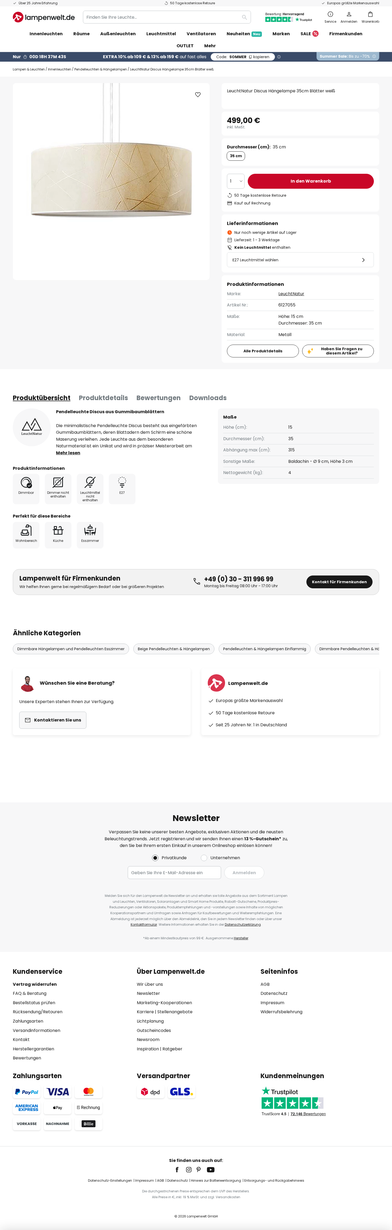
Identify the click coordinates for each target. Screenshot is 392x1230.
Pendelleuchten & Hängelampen (100, 69)
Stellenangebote (175, 1012)
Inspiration (148, 1049)
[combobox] (167, 17)
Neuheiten (243, 34)
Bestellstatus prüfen (34, 1003)
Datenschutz (274, 993)
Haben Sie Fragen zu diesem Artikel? (341, 351)
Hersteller (241, 938)
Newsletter (148, 993)
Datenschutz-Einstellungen (110, 1180)
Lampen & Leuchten (29, 69)
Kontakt (21, 1039)
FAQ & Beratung (29, 993)
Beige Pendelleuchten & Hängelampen (174, 649)
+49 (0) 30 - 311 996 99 (238, 579)
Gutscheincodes (154, 1030)
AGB (265, 984)
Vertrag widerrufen (35, 984)
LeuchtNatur (291, 294)
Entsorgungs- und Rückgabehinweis (274, 1180)
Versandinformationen (36, 1030)
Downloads (208, 397)
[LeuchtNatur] (32, 427)
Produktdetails (103, 397)
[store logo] (44, 17)
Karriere (145, 1012)
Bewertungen (159, 397)
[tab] (41, 398)
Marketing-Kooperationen (164, 1003)
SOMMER (242, 57)
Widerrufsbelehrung (281, 1012)
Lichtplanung (150, 1021)
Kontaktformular (144, 924)
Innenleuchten (59, 69)
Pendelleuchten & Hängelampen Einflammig (264, 649)
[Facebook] (180, 1170)
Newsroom (148, 1039)
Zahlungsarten (28, 1021)
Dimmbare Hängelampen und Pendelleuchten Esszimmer (71, 649)
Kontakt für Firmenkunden (339, 582)
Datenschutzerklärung (243, 924)
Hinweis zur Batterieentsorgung (216, 1180)
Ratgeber (172, 1049)
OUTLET (185, 46)
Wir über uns (150, 984)
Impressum (272, 1003)
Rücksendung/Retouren (37, 1012)
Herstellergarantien (33, 1049)
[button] (198, 94)
